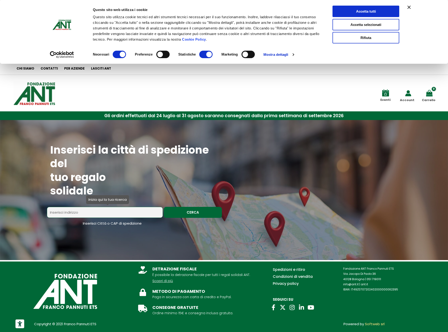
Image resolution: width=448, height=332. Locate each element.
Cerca (193, 212)
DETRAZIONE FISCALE (174, 269)
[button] (224, 115)
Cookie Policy (194, 39)
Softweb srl (375, 323)
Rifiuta (365, 38)
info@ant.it (351, 284)
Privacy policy (286, 283)
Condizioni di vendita (293, 276)
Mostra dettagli (275, 55)
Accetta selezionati (365, 25)
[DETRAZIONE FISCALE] (143, 270)
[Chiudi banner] (409, 7)
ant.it (364, 284)
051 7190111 (374, 279)
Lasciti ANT (101, 68)
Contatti (49, 68)
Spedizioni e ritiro (289, 269)
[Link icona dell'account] (408, 93)
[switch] (163, 54)
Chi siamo (25, 68)
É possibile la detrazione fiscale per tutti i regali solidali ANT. (201, 274)
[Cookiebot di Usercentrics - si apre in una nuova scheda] (62, 54)
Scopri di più (162, 281)
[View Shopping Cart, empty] (430, 92)
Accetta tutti (366, 11)
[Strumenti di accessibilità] (19, 323)
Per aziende (74, 68)
